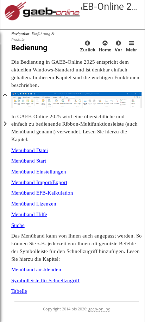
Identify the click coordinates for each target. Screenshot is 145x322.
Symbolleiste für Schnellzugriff (45, 280)
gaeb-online (99, 309)
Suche (18, 225)
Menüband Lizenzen (33, 204)
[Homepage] (53, 11)
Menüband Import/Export (39, 182)
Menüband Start (28, 161)
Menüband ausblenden (36, 269)
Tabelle (19, 291)
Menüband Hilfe (29, 214)
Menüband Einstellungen (38, 172)
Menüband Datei (29, 150)
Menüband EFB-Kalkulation (42, 193)
